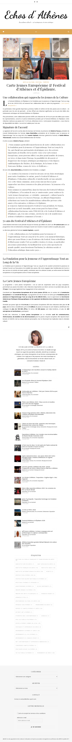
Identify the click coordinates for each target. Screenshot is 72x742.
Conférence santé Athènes (26, 645)
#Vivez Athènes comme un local (28, 623)
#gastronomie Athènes (25, 586)
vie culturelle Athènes (25, 652)
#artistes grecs (48, 567)
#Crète (49, 571)
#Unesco (45, 615)
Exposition (40, 437)
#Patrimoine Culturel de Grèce (28, 601)
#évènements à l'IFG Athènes (27, 634)
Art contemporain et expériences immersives (32, 641)
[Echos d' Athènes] (36, 16)
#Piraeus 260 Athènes (24, 604)
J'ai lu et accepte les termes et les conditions (32, 713)
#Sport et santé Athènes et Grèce (29, 608)
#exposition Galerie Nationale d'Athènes (31, 578)
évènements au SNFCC (46, 652)
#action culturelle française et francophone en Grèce (35, 560)
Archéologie (33, 405)
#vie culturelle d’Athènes (26, 619)
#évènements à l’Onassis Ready (27, 638)
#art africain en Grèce (46, 564)
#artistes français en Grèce (27, 567)
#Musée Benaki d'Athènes (26, 590)
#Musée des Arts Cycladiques (27, 593)
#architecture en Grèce (25, 564)
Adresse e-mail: (21, 717)
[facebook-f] (34, 2)
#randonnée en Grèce (44, 604)
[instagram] (37, 2)
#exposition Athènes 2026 (26, 575)
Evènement (40, 405)
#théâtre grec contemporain (27, 615)
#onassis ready (47, 593)
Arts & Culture (29, 82)
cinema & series (26, 373)
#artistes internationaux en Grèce (29, 571)
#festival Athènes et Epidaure (27, 582)
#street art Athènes (24, 612)
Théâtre (46, 82)
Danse (38, 427)
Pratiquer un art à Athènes (26, 649)
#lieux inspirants (44, 586)
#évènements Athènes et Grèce (28, 630)
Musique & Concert (52, 427)
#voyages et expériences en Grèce (28, 627)
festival (39, 82)
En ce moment (34, 373)
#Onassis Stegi (22, 597)
